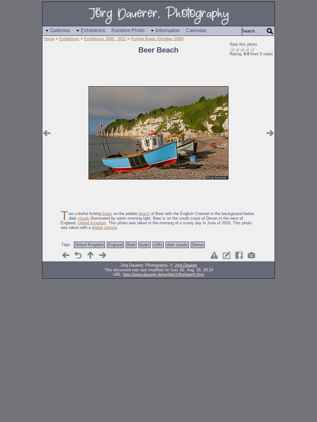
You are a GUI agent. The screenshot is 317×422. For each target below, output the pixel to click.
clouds (83, 218)
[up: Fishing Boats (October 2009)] (90, 255)
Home (49, 38)
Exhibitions (93, 30)
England (115, 245)
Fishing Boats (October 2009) (157, 38)
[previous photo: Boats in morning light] (47, 133)
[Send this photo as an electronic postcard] (227, 255)
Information (167, 30)
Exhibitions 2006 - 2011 (105, 38)
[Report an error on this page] (214, 255)
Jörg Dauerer (185, 265)
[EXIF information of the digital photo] (251, 255)
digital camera (104, 227)
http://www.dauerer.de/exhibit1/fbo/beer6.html (163, 274)
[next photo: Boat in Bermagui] (270, 133)
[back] (78, 255)
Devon (197, 245)
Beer (131, 245)
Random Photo (128, 30)
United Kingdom (92, 223)
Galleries (60, 30)
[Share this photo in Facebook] (239, 255)
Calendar (196, 30)
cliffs (158, 245)
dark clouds (177, 245)
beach (144, 213)
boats (107, 213)
